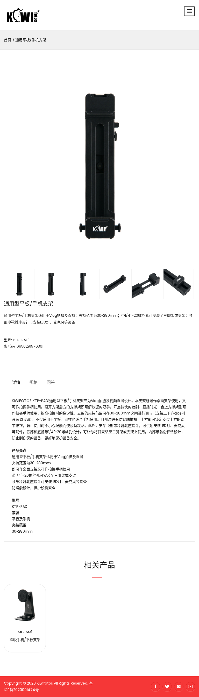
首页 (7, 40)
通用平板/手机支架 (30, 40)
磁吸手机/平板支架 (25, 639)
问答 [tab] (51, 382)
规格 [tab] (33, 382)
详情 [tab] (16, 382)
